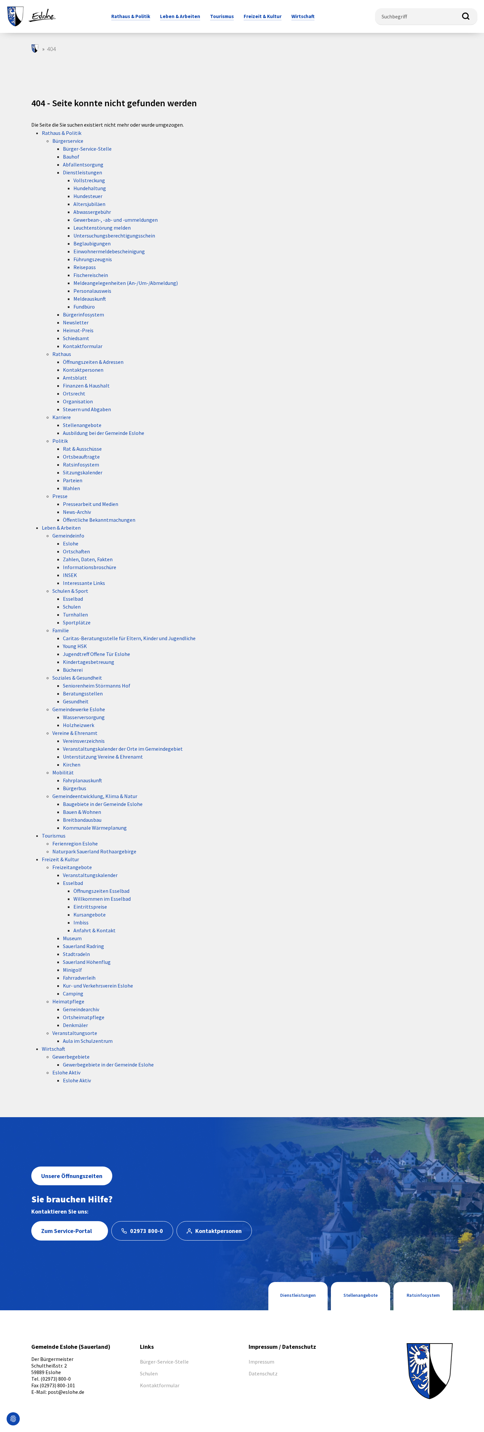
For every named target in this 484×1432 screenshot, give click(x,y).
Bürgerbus (74, 788)
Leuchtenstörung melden (102, 227)
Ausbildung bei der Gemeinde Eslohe (103, 433)
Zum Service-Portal (66, 1231)
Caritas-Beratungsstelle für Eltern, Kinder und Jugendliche (129, 638)
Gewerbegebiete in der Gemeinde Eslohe (108, 1064)
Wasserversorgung (84, 717)
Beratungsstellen (83, 693)
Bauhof (71, 156)
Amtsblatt (75, 377)
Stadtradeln (76, 954)
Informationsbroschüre (89, 567)
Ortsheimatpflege (83, 1017)
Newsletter (76, 322)
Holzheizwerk (78, 725)
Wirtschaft (53, 1048)
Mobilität (63, 772)
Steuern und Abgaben (87, 409)
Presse (59, 496)
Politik (60, 441)
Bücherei (73, 669)
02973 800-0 (146, 1231)
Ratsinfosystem (81, 464)
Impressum (261, 1361)
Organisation (78, 401)
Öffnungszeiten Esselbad (101, 891)
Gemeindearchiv (81, 1009)
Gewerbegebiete (71, 1056)
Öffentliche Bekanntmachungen (99, 519)
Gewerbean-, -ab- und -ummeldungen (115, 219)
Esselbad (73, 598)
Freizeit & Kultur (60, 859)
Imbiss (81, 922)
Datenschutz (263, 1373)
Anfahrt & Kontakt (94, 930)
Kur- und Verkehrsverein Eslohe (98, 985)
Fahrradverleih (79, 977)
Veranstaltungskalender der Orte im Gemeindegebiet (123, 748)
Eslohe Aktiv (66, 1072)
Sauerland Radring (83, 946)
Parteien (72, 480)
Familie (60, 630)
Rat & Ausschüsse (82, 448)
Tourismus (54, 835)
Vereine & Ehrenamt (74, 733)
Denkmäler (75, 1025)
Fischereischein (90, 275)
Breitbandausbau (82, 819)
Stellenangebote (82, 425)
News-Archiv (77, 512)
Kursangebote (89, 914)
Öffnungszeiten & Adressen (93, 362)
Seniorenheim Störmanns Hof (96, 685)
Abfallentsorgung (83, 164)
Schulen (72, 606)
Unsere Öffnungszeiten (71, 1176)
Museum (72, 938)
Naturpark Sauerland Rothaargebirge (94, 851)
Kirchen (71, 764)
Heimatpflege (68, 1001)
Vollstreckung (89, 180)
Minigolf (72, 970)
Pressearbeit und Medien (90, 504)
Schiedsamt (76, 338)
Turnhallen (75, 614)
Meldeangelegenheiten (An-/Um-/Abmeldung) (125, 283)
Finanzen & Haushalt (86, 385)
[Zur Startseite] (31, 16)
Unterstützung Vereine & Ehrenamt (103, 756)
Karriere (61, 417)
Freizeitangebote (72, 867)
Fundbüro (84, 306)
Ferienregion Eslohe (75, 843)
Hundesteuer (87, 196)
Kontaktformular (82, 346)
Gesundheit (76, 701)
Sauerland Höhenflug (87, 962)
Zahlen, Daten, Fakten (88, 559)
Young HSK (75, 646)
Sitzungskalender (82, 472)
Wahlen (71, 488)
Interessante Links (84, 583)
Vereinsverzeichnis (84, 741)
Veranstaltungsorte (74, 1033)
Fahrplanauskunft (82, 780)
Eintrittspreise (90, 906)
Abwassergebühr (92, 212)
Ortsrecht (74, 393)
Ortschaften (76, 551)
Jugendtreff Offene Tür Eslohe (96, 654)
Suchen (466, 16)
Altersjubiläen (89, 204)
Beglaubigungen (92, 243)
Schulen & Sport (70, 591)
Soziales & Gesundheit (77, 677)
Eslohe (70, 543)
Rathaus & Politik (61, 133)
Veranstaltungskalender (90, 875)
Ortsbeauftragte (81, 456)
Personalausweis (92, 291)
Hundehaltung (89, 188)
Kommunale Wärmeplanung (95, 827)
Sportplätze (77, 622)
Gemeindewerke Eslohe (78, 709)
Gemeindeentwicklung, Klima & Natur (94, 796)
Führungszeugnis (92, 259)
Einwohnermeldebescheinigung (109, 251)
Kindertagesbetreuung (88, 662)
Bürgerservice (67, 141)
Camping (73, 993)
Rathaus (61, 354)
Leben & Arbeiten (61, 527)
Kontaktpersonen (83, 369)
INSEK (70, 575)
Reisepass (84, 267)
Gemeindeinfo (68, 535)
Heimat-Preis (78, 330)
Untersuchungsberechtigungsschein (114, 235)
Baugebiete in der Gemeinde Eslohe (103, 804)
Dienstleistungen (82, 172)
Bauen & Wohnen (82, 812)
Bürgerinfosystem (83, 314)
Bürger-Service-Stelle (87, 148)
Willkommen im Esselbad (102, 898)
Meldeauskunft (89, 298)
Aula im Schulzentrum (88, 1041)
